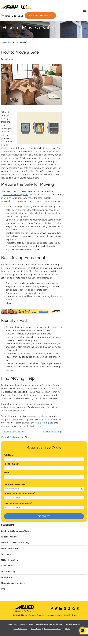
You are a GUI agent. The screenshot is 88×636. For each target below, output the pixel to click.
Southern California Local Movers (16, 531)
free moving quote (44, 423)
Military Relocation (9, 560)
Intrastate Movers (9, 537)
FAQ (3, 589)
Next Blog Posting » (52, 431)
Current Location (19, 493)
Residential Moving (20, 615)
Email (7, 472)
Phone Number (12, 463)
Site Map (68, 629)
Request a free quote (40, 15)
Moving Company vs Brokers (13, 583)
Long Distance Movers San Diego (15, 542)
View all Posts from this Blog (15, 437)
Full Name (9, 454)
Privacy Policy (36, 629)
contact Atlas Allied (32, 426)
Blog (75, 615)
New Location (18, 503)
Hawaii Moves (7, 566)
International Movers (10, 548)
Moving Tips (6, 577)
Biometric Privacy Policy (52, 629)
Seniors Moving (8, 571)
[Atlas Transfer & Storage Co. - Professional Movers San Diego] (22, 608)
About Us (67, 615)
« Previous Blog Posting (12, 431)
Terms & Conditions (20, 629)
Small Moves (6, 554)
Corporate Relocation (37, 615)
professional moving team (15, 194)
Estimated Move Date (15, 484)
